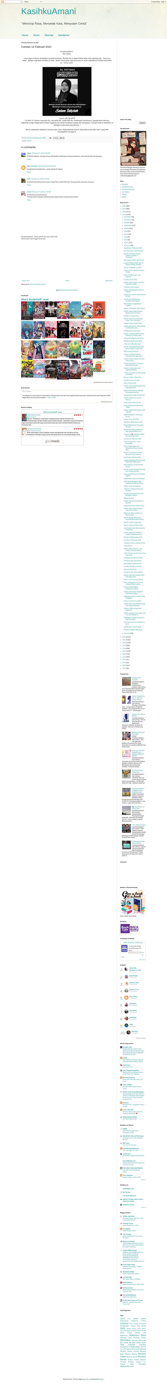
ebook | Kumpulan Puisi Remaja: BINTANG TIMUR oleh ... (135, 461)
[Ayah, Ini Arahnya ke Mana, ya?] (63, 338)
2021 (124, 640)
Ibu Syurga (126, 1192)
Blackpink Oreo (129, 498)
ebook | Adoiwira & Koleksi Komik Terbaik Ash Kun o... (133, 533)
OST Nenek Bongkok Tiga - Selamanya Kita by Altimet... (134, 482)
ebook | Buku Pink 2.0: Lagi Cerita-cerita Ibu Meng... (133, 549)
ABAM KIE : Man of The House (133, 1136)
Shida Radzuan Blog (130, 1117)
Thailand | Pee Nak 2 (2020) (133, 558)
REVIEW (125, 184)
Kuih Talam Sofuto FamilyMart (131, 1279)
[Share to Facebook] (61, 138)
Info (139, 1328)
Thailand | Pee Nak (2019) (132, 561)
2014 (124, 660)
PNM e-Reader (127, 1345)
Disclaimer (63, 35)
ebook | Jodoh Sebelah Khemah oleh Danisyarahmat (134, 470)
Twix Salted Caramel (139, 825)
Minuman (142, 1340)
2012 (124, 665)
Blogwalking (124, 1321)
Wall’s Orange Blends (131, 351)
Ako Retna (133, 1010)
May (125, 237)
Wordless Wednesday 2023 (133, 341)
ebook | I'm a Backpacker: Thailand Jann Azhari (132, 300)
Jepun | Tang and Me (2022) (133, 525)
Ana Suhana (127, 1234)
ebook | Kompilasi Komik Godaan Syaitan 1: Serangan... (132, 255)
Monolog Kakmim (129, 1077)
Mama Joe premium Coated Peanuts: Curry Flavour (133, 453)
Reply (29, 159)
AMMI (125, 1129)
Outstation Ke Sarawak (129, 1145)
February (127, 245)
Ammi (29, 192)
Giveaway (142, 1324)
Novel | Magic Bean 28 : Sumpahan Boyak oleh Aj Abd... (133, 448)
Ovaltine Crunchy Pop (131, 316)
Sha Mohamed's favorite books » (103, 382)
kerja (132, 1366)
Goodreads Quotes (106, 401)
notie (28, 179)
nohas (29, 153)
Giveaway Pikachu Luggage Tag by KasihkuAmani (138, 790)
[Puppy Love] (87, 359)
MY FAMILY (126, 192)
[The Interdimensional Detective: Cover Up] (75, 358)
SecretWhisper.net (129, 1161)
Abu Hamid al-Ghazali (35, 430)
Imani (129, 1328)
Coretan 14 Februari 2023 (132, 439)
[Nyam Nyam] (99, 371)
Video (132, 1364)
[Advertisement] (67, 260)
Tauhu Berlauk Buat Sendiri (131, 1225)
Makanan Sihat (126, 1337)
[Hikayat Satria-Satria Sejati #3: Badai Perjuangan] (75, 378)
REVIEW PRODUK (128, 189)
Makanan (123, 1335)
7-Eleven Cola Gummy (131, 287)
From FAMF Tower (129, 1265)
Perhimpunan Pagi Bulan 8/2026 (138, 842)
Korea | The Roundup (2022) (133, 579)
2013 (124, 662)
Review (123, 1351)
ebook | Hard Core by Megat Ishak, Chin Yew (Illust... (133, 319)
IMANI (124, 197)
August (126, 228)
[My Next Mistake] (51, 379)
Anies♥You (126, 1065)
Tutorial (122, 1364)
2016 (124, 654)
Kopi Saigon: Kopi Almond (132, 563)
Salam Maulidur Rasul (129, 1230)
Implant (134, 1328)
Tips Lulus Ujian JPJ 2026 (130, 1150)
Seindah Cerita (128, 1223)
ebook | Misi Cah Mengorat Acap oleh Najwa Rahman (134, 604)
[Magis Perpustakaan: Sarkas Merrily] (27, 359)
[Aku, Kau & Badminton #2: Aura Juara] (87, 318)
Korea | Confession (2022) (132, 601)
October (127, 223)
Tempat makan (134, 1362)
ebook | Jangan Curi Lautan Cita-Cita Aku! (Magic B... (135, 614)
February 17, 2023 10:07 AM (41, 192)
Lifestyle (137, 1333)
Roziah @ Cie (134, 990)
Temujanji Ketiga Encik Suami (134, 338)
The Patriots (128, 546)
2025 (124, 209)
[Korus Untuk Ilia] (99, 318)
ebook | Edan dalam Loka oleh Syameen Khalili (134, 283)
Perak (122, 1349)
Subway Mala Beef (130, 569)
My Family (124, 1342)
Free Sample (134, 1324)
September (128, 225)
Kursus (129, 1333)
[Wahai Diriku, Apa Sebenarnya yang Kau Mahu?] (75, 318)
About (36, 35)
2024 (124, 212)
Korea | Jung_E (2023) (131, 419)
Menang (135, 1340)
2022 (124, 637)
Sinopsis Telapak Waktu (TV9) (132, 1177)
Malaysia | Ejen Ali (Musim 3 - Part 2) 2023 (133, 514)
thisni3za (134, 1031)
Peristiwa (127, 1349)
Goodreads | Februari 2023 (133, 248)
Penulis (143, 1347)
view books (142, 959)
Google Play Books (138, 1326)
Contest (143, 1321)
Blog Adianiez (127, 1282)
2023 (124, 214)
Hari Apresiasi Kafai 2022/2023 (134, 395)
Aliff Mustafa (32, 417)
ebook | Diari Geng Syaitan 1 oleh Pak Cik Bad (133, 509)
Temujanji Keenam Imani (132, 331)
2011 (124, 668)
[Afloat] (39, 358)
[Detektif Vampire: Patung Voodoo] (63, 379)
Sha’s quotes (26, 391)
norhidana (132, 1003)
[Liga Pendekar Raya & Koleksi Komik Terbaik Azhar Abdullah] (27, 377)
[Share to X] (59, 138)
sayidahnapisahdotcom (131, 1148)
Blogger (101, 1379)
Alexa (129, 1318)
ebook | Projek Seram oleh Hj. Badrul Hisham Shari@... (134, 264)
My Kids (132, 1342)
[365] (51, 317)
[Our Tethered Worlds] (39, 377)
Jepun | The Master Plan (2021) (134, 308)
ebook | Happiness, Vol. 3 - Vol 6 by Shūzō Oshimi (138, 697)
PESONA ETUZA (128, 1205)
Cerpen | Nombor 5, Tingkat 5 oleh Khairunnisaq (133, 364)
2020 (124, 642)
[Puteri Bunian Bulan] (27, 319)
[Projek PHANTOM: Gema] (87, 340)
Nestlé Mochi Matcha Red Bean (134, 479)
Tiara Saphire (127, 1085)
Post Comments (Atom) (37, 284)
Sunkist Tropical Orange (132, 380)
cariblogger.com (128, 1189)
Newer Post (25, 281)
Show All (143, 1179)
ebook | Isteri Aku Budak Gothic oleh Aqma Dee (134, 576)
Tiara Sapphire (128, 1175)
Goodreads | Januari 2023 (132, 627)
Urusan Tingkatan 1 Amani (132, 267)
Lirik (144, 1333)
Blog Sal (125, 1103)
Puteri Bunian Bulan (33, 415)
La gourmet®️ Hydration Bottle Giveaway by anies (134, 435)
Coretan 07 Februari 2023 (132, 540)
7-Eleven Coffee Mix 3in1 (132, 344)
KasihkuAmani (48, 11)
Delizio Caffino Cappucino (132, 522)
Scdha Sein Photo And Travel (133, 1300)
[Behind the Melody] (27, 338)
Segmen (143, 1360)
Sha (130, 946)
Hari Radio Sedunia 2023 (132, 457)
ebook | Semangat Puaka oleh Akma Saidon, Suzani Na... (134, 347)
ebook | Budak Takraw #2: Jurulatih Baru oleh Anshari (134, 518)
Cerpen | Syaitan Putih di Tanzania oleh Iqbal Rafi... (133, 355)
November (127, 220)
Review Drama (131, 1354)
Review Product (133, 1360)
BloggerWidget (141, 1038)
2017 (124, 651)
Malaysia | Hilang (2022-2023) (134, 506)
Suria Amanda (32, 166)
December (127, 217)
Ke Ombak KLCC (128, 1067)
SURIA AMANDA (128, 1216)
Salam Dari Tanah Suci (129, 1297)
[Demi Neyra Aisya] (75, 337)
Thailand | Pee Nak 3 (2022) (133, 572)
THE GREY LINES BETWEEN (133, 1168)
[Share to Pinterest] (63, 138)
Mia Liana (126, 1143)
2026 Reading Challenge (133, 942)
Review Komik (132, 1357)
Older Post (108, 281)
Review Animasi (133, 1351)
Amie (131, 1024)
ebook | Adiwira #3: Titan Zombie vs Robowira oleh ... (134, 327)
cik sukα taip (127, 1277)
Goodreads (124, 1326)
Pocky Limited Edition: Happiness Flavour (131, 588)
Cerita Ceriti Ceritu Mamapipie (133, 1092)
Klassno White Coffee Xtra (132, 377)
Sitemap (48, 35)
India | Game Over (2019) (132, 402)
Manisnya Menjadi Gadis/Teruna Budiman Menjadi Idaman (138, 753)
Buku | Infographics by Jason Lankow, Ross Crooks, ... (133, 583)
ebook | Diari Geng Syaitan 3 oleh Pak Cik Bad (133, 592)
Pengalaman (124, 1347)
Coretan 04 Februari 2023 (132, 566)
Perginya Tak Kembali (136, 678)
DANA (125, 1058)
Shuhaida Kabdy (128, 1272)
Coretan (29, 140)
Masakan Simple (139, 1337)
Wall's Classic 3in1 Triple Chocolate (132, 442)
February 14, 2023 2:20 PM (47, 166)
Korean (139, 1331)
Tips (144, 1362)
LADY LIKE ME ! (128, 1110)
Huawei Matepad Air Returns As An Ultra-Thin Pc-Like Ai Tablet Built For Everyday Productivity (133, 1245)
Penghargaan (134, 1347)
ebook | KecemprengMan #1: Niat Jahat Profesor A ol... (133, 430)
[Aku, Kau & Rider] (87, 377)
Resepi (143, 1349)
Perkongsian (136, 1349)
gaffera (87, 1379)
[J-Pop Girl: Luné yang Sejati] (39, 338)
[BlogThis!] (56, 138)
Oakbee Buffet (141, 1342)
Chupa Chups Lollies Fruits (133, 323)
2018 (124, 648)
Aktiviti (122, 1319)
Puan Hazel (133, 997)
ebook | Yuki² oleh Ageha (132, 486)
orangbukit (126, 1229)
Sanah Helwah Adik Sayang (131, 1273)
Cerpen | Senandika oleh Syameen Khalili (132, 369)
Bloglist (143, 1319)
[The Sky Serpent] (51, 358)
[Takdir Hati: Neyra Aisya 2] (51, 337)
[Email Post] (50, 138)
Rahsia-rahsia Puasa (34, 429)
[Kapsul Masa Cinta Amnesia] (99, 337)
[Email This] (54, 138)
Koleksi (134, 1331)
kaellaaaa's (127, 1154)
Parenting (142, 1345)
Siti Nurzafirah (128, 1288)
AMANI (124, 194)
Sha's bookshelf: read (34, 299)
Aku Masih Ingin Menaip (130, 1119)
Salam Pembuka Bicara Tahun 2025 (133, 1284)
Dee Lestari (52, 397)
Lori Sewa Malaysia (129, 1196)
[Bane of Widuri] (99, 358)
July (125, 231)
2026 (124, 206)
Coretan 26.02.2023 (130, 280)
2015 (124, 657)
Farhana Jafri (134, 983)
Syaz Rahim (133, 976)
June (126, 234)
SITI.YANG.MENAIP (129, 1295)
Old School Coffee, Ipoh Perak (134, 260)
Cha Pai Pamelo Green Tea (137, 771)
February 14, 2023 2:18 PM (41, 153)
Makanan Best (137, 1335)
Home (25, 35)
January (127, 633)
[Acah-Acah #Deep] (39, 318)
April (126, 240)
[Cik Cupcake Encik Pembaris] (63, 357)
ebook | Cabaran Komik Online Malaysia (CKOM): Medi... (134, 334)
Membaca (125, 1340)
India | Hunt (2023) (130, 383)
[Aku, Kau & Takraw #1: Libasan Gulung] (63, 318)
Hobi (122, 1328)
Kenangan (127, 1331)
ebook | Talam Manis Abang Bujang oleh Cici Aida (133, 312)
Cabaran (134, 1321)
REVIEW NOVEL (127, 187)
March (126, 243)
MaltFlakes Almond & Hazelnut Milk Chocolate (134, 618)
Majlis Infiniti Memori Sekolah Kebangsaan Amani (133, 391)
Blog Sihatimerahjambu (131, 1070)
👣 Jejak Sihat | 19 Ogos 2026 (138, 807)
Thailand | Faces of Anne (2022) (134, 543)
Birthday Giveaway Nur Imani (138, 733)
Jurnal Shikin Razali (129, 1250)
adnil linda (132, 1017)
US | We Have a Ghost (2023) (133, 251)
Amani (135, 1319)
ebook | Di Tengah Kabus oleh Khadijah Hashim (134, 494)
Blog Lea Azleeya (129, 1241)
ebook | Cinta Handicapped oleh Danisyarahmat (134, 386)
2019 (124, 645)
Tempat (123, 1362)
